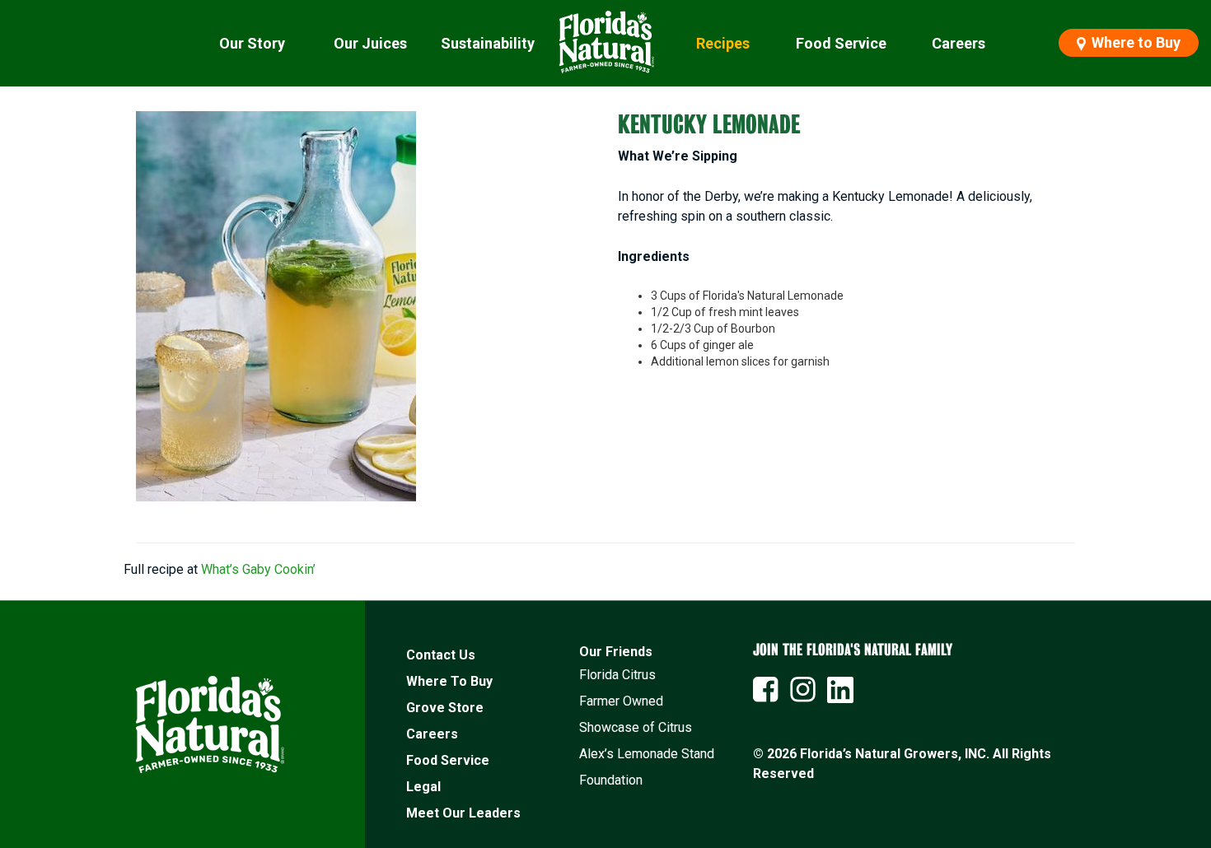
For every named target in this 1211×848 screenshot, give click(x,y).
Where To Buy (449, 681)
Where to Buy (1134, 42)
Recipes (723, 43)
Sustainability (488, 43)
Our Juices (370, 43)
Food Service (841, 43)
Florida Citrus (617, 675)
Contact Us (440, 655)
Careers (958, 43)
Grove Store (445, 707)
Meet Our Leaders (463, 813)
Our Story (252, 43)
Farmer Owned (621, 701)
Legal (423, 786)
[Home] (605, 43)
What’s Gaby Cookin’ (258, 569)
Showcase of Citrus (635, 727)
